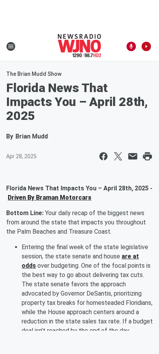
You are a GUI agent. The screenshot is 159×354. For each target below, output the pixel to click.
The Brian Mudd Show (33, 74)
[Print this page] (147, 156)
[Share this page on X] (118, 156)
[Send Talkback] (131, 46)
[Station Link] (79, 46)
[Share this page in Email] (132, 156)
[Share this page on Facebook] (103, 156)
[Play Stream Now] (146, 46)
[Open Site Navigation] (10, 46)
